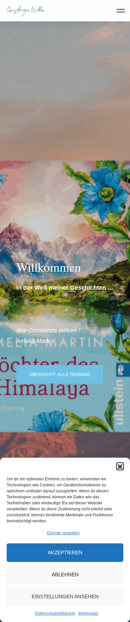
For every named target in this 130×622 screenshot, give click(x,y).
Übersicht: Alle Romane (59, 374)
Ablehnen (65, 574)
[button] (120, 466)
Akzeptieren (65, 552)
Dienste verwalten (63, 533)
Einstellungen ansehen (65, 596)
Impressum (88, 613)
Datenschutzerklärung (55, 613)
